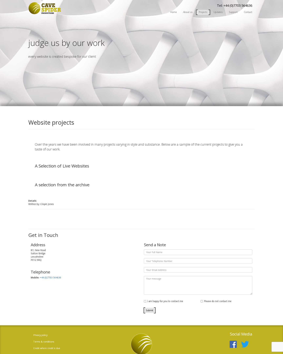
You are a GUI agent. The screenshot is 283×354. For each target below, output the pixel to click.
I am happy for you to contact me (165, 301)
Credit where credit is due (46, 348)
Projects (203, 12)
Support (233, 12)
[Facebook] (234, 342)
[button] (276, 347)
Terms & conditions (43, 341)
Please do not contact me (217, 301)
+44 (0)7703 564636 (237, 5)
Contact (248, 12)
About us (188, 12)
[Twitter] (246, 342)
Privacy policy (40, 335)
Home (173, 12)
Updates (218, 12)
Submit (149, 310)
